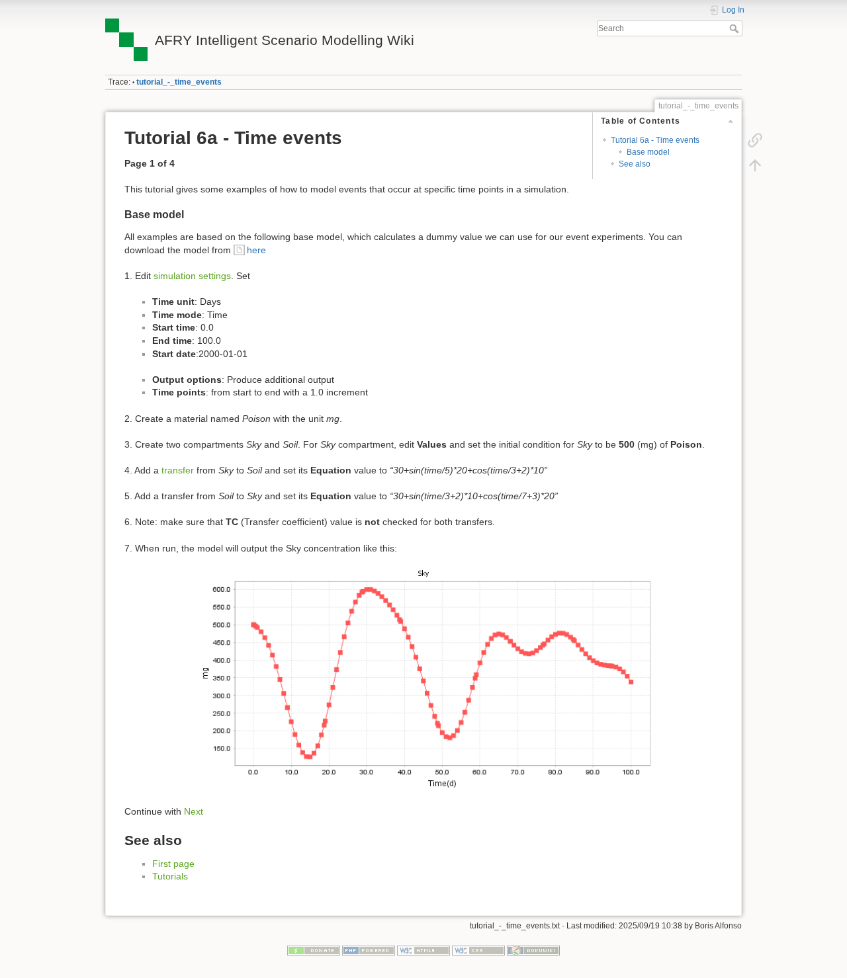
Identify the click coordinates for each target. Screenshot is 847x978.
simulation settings (192, 275)
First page (173, 863)
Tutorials (170, 876)
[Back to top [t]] (755, 165)
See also (634, 164)
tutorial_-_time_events (179, 82)
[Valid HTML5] (423, 949)
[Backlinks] (755, 140)
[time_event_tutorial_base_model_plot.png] (423, 680)
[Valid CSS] (478, 949)
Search (735, 28)
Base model (648, 152)
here (256, 250)
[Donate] (313, 949)
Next (193, 811)
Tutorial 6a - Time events (655, 140)
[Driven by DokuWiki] (533, 949)
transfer (177, 470)
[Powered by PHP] (368, 949)
